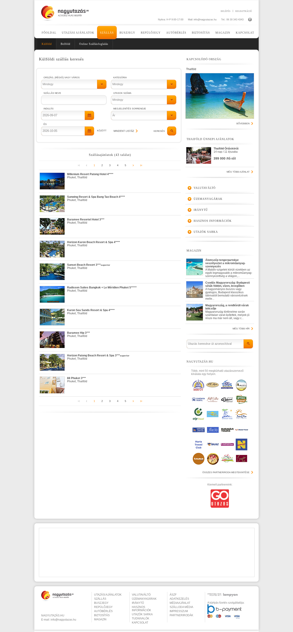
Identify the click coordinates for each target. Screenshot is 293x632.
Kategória (120, 77)
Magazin (222, 32)
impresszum (179, 611)
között (101, 130)
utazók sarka (142, 614)
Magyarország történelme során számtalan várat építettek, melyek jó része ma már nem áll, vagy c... (227, 312)
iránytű (138, 603)
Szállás (107, 32)
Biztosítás (201, 32)
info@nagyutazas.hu (205, 19)
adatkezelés (179, 598)
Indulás (48, 108)
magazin (100, 619)
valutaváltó (141, 594)
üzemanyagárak (144, 598)
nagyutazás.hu (52, 615)
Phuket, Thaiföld (90, 176)
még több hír (241, 328)
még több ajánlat (238, 172)
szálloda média (181, 607)
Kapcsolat (245, 32)
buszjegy (101, 603)
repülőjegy (103, 607)
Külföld (47, 44)
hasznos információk (141, 608)
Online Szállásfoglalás (93, 44)
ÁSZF (173, 594)
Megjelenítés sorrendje (129, 108)
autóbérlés (103, 611)
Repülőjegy (151, 32)
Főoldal (49, 32)
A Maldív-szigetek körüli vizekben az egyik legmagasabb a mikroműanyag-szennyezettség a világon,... (228, 267)
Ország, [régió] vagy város (61, 77)
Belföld (65, 44)
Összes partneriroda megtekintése (226, 472)
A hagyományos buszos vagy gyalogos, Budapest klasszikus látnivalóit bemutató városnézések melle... (227, 289)
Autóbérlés (176, 32)
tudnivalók (140, 618)
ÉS (45, 124)
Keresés (159, 131)
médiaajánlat (180, 603)
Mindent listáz (124, 131)
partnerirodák (181, 615)
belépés (226, 11)
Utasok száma (122, 93)
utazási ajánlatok (108, 594)
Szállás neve (52, 93)
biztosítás (102, 615)
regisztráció (243, 11)
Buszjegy (127, 32)
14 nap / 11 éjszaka (226, 153)
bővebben (243, 123)
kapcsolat (140, 622)
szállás (100, 598)
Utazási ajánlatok (78, 32)
